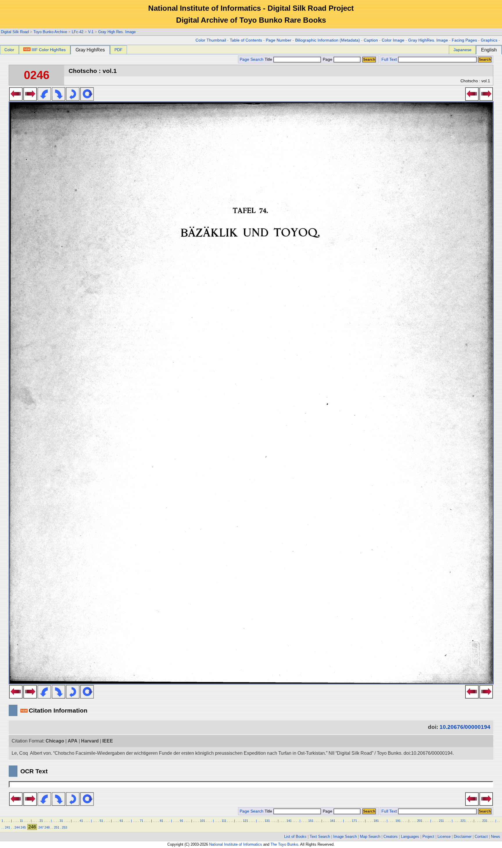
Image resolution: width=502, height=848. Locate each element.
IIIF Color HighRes (49, 49)
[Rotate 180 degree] (73, 99)
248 (47, 827)
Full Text (389, 59)
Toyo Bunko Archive (50, 32)
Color (9, 49)
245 (23, 827)
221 (463, 820)
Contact (481, 836)
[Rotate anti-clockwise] (44, 99)
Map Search (370, 836)
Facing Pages (464, 40)
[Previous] (16, 99)
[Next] (30, 99)
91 (181, 820)
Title (269, 59)
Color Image (393, 40)
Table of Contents (246, 40)
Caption (371, 40)
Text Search (320, 836)
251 (56, 827)
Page (328, 59)
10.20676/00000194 (465, 727)
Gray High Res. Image (117, 32)
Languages (410, 836)
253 (64, 827)
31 (61, 820)
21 (41, 820)
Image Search (345, 836)
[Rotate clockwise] (58, 99)
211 (441, 820)
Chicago (55, 740)
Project (428, 836)
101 (202, 820)
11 (21, 820)
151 (310, 820)
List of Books (295, 836)
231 (484, 820)
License (444, 836)
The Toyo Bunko (284, 844)
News (495, 836)
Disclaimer (462, 836)
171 (354, 820)
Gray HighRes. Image (428, 40)
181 (376, 820)
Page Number (278, 40)
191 (398, 820)
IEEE (107, 740)
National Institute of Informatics (235, 844)
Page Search (251, 59)
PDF (118, 49)
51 (101, 820)
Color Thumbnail (211, 40)
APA (73, 740)
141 (289, 820)
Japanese (462, 49)
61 (121, 820)
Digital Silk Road (15, 32)
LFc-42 (77, 32)
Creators (390, 836)
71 (141, 820)
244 (17, 827)
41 (81, 820)
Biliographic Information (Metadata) (327, 40)
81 (161, 820)
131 (267, 820)
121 (245, 820)
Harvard (90, 740)
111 (224, 820)
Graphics (489, 40)
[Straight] (87, 99)
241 (7, 827)
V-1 (91, 32)
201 (419, 820)
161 (332, 820)
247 (41, 827)
